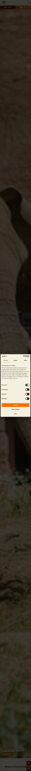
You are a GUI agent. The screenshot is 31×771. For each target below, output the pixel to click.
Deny (15, 413)
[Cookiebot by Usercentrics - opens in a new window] (23, 356)
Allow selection (15, 409)
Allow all (15, 405)
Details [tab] (15, 360)
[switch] (27, 389)
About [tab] (25, 360)
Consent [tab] (5, 360)
